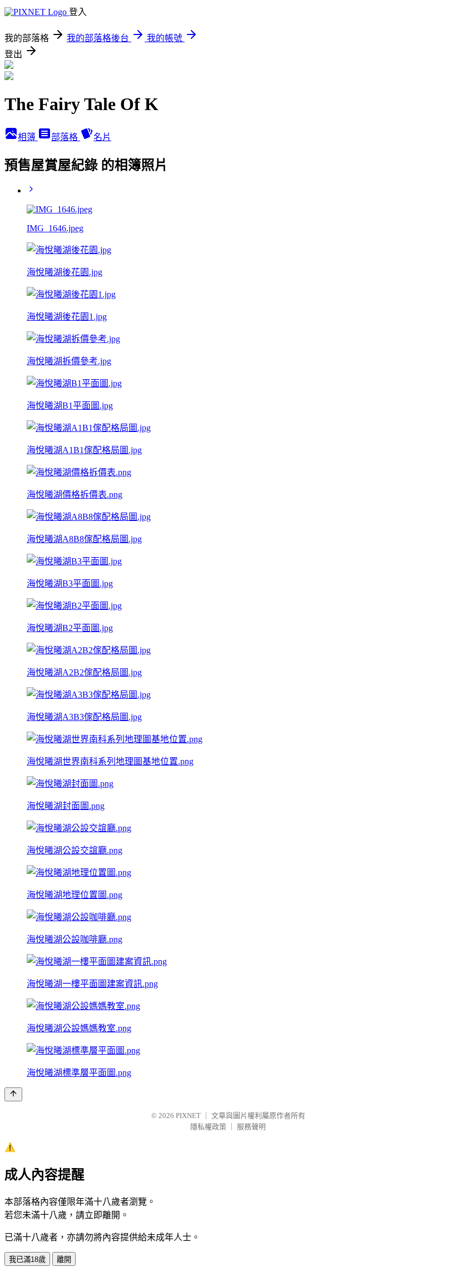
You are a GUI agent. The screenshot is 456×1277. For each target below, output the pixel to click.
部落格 (65, 137)
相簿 (28, 137)
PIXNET (188, 1115)
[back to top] (13, 1094)
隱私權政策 (208, 1126)
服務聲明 (251, 1126)
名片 (102, 137)
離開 (64, 1259)
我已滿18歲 (27, 1259)
